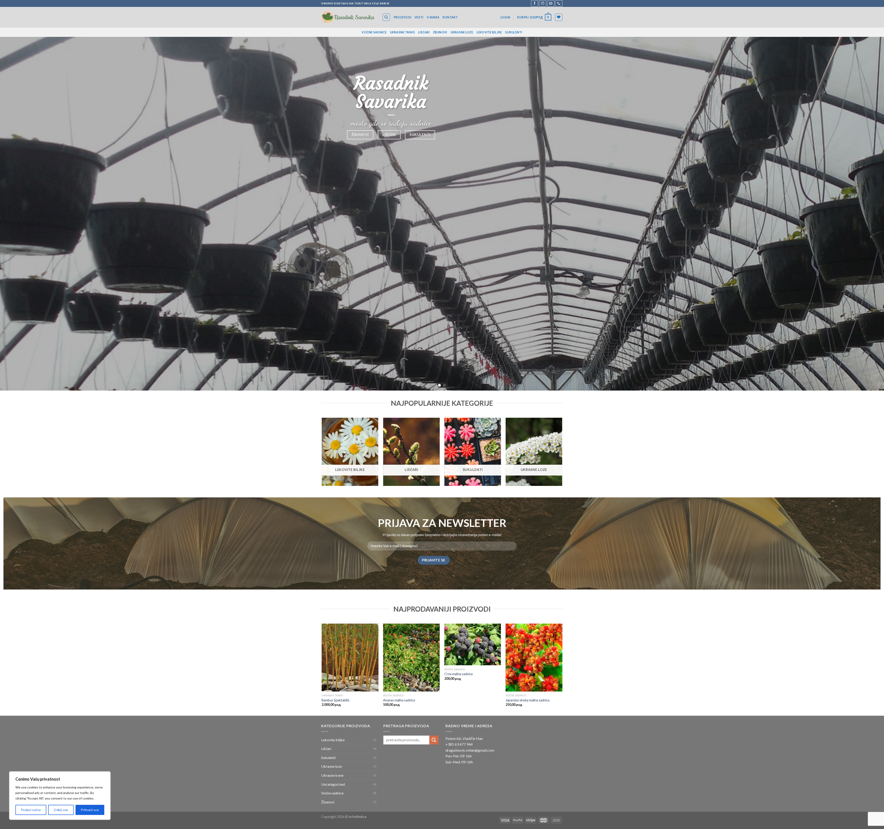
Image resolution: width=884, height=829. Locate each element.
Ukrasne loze (462, 32)
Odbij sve (61, 810)
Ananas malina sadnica (399, 700)
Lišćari (424, 32)
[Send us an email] (550, 3)
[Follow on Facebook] (534, 3)
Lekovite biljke (489, 32)
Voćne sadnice (374, 32)
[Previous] (23, 213)
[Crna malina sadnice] (472, 645)
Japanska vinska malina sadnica (528, 700)
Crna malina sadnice (458, 674)
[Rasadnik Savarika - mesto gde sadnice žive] (348, 17)
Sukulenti (513, 32)
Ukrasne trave (402, 32)
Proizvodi (402, 17)
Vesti (419, 17)
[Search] (386, 17)
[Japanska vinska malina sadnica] (534, 658)
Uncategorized (333, 784)
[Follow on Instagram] (542, 3)
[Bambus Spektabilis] (350, 658)
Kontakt (450, 17)
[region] (59, 795)
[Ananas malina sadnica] (411, 658)
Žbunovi (440, 32)
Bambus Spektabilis (335, 700)
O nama (433, 17)
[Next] (860, 213)
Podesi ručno (31, 810)
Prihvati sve (90, 810)
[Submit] (434, 740)
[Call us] (558, 3)
